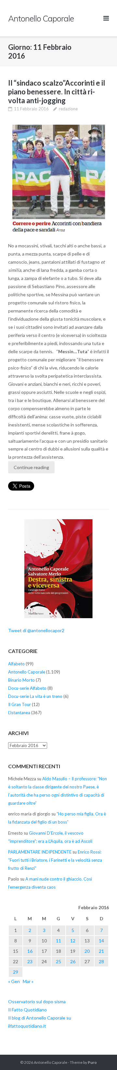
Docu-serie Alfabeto (27, 688)
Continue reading (31, 467)
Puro (92, 1062)
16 (29, 951)
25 (58, 961)
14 (101, 940)
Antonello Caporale (26, 671)
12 (72, 940)
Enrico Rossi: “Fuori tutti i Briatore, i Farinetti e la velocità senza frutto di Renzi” (55, 860)
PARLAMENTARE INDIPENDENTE (40, 852)
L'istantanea (19, 712)
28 (101, 961)
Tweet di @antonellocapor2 (36, 630)
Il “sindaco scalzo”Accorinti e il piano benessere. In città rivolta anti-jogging (56, 91)
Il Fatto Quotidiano (27, 1009)
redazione (68, 108)
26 (72, 961)
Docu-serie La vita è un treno (35, 696)
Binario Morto (21, 680)
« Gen (14, 981)
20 (87, 951)
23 (29, 961)
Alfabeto (16, 663)
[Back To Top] (101, 1054)
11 (58, 940)
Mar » (28, 981)
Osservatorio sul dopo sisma (37, 1001)
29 (15, 972)
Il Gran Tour (19, 704)
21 (101, 951)
